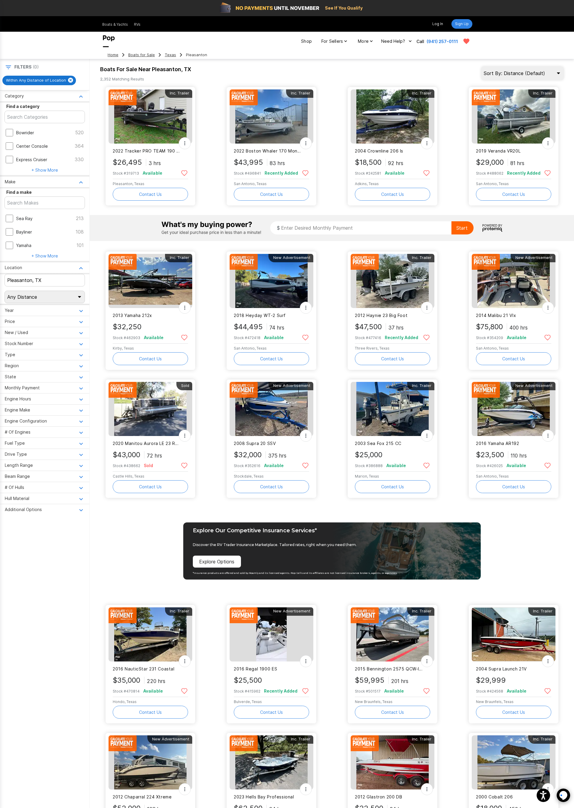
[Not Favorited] (184, 172)
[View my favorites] (466, 41)
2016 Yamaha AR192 (497, 443)
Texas (170, 55)
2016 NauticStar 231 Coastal (144, 668)
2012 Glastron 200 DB (378, 796)
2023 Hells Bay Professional (264, 796)
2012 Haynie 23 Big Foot (381, 315)
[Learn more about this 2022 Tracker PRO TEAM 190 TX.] (150, 116)
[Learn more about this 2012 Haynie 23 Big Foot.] (392, 281)
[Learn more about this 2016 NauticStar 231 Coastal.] (150, 634)
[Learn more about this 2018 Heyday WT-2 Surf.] (271, 281)
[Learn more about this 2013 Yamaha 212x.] (150, 281)
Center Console (32, 146)
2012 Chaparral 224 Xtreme (142, 796)
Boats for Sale (141, 55)
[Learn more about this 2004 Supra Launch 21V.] (513, 634)
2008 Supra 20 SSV (255, 443)
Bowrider (25, 132)
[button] (543, 795)
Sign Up (462, 24)
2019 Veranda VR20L (498, 150)
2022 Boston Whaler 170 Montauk (268, 150)
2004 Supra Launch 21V (501, 668)
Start (462, 228)
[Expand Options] (185, 143)
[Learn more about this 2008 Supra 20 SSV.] (271, 409)
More (363, 41)
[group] (39, 80)
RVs (137, 24)
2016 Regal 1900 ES (255, 668)
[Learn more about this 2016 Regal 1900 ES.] (271, 634)
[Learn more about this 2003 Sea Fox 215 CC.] (392, 409)
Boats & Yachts (115, 24)
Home (113, 55)
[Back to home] (108, 41)
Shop (306, 41)
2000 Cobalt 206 (494, 796)
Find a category (22, 106)
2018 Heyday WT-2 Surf (260, 315)
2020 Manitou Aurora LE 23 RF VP (147, 443)
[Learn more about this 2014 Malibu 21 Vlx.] (513, 281)
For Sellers (332, 41)
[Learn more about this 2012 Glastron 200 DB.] (392, 762)
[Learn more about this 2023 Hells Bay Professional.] (271, 762)
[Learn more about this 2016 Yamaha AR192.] (513, 409)
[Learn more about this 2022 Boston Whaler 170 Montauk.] (271, 116)
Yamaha (23, 245)
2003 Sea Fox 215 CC (378, 443)
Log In (437, 24)
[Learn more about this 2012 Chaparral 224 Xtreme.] (150, 762)
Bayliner (24, 231)
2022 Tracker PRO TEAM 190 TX (147, 150)
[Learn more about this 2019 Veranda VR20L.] (513, 116)
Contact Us (150, 194)
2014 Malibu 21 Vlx (496, 315)
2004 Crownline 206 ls (379, 150)
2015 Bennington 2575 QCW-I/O (389, 668)
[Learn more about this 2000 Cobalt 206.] (513, 762)
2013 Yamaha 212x (132, 315)
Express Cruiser (31, 159)
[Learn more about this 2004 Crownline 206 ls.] (392, 116)
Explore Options (216, 562)
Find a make (19, 192)
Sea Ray (24, 218)
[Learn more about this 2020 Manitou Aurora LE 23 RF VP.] (150, 409)
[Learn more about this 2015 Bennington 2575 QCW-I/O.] (392, 634)
